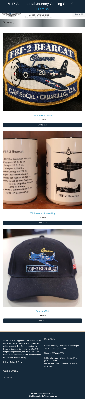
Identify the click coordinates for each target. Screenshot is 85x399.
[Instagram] (8, 377)
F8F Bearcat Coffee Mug (43, 214)
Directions (48, 366)
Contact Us (49, 393)
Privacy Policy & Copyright (14, 362)
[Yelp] (11, 377)
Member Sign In (37, 393)
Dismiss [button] (42, 9)
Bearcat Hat (42, 311)
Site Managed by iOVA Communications (43, 396)
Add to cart (42, 125)
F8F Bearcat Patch (43, 116)
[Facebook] (4, 377)
